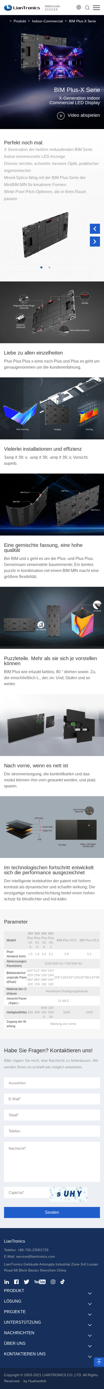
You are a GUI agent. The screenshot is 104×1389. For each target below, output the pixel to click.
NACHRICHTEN (19, 1333)
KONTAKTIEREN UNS (25, 1354)
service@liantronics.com (35, 1256)
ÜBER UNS (14, 1343)
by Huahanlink (34, 1381)
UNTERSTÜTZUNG (22, 1322)
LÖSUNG (12, 1301)
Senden (52, 1212)
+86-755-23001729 (33, 1250)
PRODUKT (14, 1291)
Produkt (20, 21)
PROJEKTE (15, 1312)
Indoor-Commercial (47, 21)
